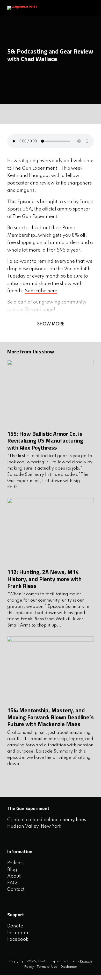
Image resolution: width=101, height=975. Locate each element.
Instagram (18, 933)
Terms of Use (47, 967)
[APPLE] (25, 113)
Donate (15, 926)
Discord (33, 309)
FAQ (12, 883)
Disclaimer (68, 967)
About (14, 876)
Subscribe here (41, 291)
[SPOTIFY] (13, 113)
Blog (12, 869)
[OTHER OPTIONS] (37, 113)
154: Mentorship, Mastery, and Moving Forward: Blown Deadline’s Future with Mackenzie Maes (50, 717)
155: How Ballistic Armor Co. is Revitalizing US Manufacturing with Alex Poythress (45, 440)
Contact (16, 889)
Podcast (15, 863)
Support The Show (85, 8)
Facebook (17, 939)
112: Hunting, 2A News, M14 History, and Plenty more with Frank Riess (44, 579)
